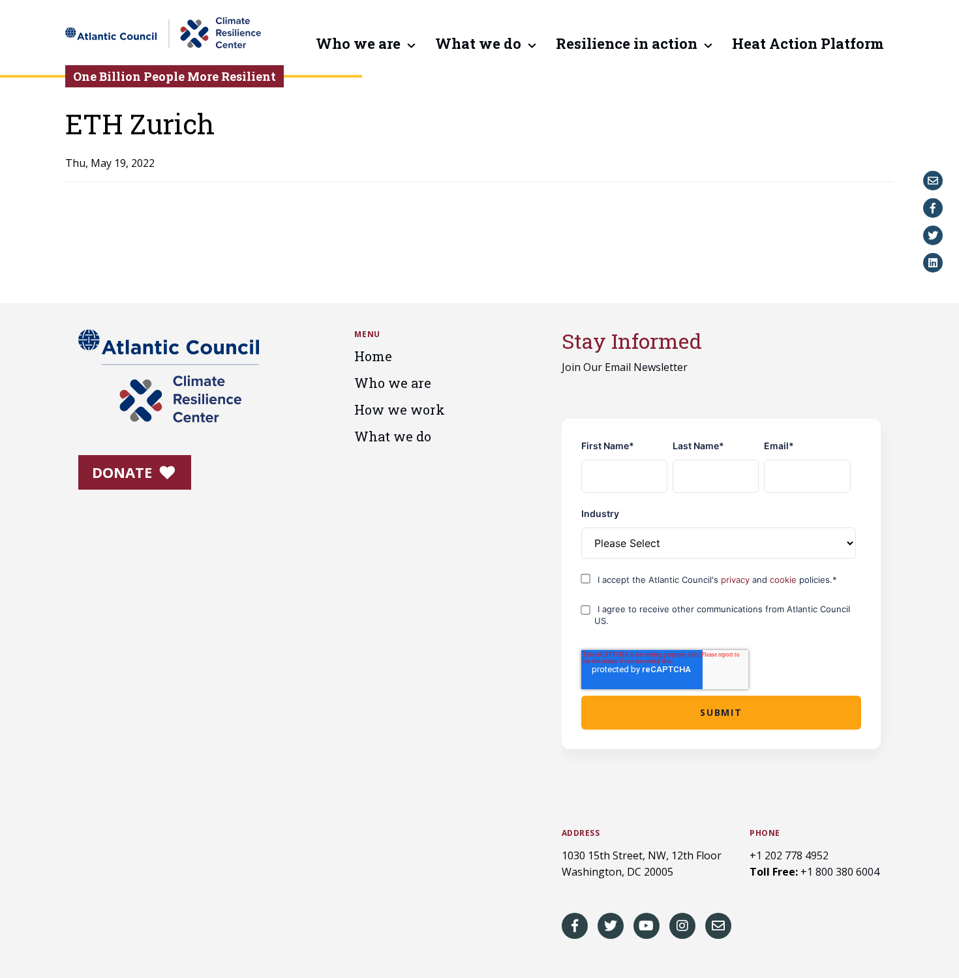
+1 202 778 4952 (789, 855)
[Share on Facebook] (933, 208)
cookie (784, 579)
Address (581, 833)
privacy (736, 579)
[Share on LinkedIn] (933, 263)
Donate (124, 472)
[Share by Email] (933, 180)
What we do (478, 44)
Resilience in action (626, 44)
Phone (765, 833)
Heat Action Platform (808, 44)
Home (373, 356)
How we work (399, 409)
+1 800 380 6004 (839, 872)
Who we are (358, 44)
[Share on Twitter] (933, 235)
